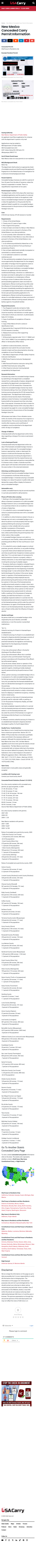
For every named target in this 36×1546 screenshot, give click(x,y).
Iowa (29, 1242)
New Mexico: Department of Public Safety (14, 135)
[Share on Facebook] (4, 40)
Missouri (28, 1244)
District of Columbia (8, 1204)
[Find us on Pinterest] (23, 1540)
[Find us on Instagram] (9, 1540)
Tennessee (19, 1249)
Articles (18, 1524)
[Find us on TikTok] (20, 1540)
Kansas (4, 1244)
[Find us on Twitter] (13, 1540)
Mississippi (21, 1244)
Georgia (17, 1195)
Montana (22, 1231)
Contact (4, 1530)
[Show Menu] (2, 3)
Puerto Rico (23, 1208)
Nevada (11, 1206)
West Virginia (6, 1251)
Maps (12, 1524)
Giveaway (21, 1527)
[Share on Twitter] (10, 40)
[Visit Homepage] (18, 3)
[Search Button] (33, 3)
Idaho (25, 1242)
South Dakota (11, 1249)
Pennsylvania (14, 1208)
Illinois (17, 1204)
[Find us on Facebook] (5, 1540)
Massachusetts (21, 1223)
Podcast (4, 1527)
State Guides (5, 1524)
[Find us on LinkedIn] (16, 1540)
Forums (25, 1524)
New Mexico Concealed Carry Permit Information (19, 23)
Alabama (4, 1231)
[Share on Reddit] (15, 40)
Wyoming (4, 1233)
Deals (15, 1527)
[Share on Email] (32, 40)
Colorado (11, 1195)
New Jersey (17, 1206)
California (5, 1195)
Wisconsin (23, 1210)
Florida (16, 1242)
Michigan (27, 1195)
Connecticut (5, 1223)
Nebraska (29, 1231)
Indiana (21, 1204)
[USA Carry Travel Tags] (17, 1394)
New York (29, 1223)
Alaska (10, 1231)
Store (9, 1527)
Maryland (13, 1223)
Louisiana (15, 1231)
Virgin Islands (12, 1216)
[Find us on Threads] (27, 1540)
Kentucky (10, 1244)
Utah (29, 1249)
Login (31, 1326)
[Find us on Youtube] (2, 1540)
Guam (22, 1195)
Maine (15, 1244)
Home (3, 23)
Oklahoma (21, 1246)
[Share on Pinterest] (26, 40)
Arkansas (10, 1242)
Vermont (4, 1257)
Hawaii (20, 1242)
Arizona (4, 1242)
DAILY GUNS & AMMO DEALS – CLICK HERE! (15, 8)
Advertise (29, 1527)
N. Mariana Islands (19, 1263)
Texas (25, 1249)
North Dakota (13, 1246)
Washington (15, 1210)
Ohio (3, 1208)
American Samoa (7, 1263)
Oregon (7, 1208)
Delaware (4, 1216)
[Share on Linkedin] (21, 40)
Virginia (8, 1210)
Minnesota (5, 1206)
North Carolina (26, 1206)
